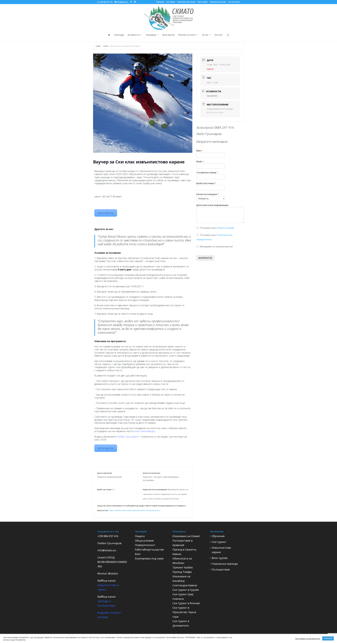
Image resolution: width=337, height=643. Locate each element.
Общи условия (144, 540)
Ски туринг (170, 2)
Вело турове (203, 2)
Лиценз (140, 536)
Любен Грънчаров (127, 436)
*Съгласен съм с (217, 227)
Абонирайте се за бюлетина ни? (216, 246)
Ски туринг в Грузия (185, 590)
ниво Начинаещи (144, 431)
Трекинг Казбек (182, 567)
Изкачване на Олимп (186, 536)
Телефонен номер (207, 172)
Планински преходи (218, 2)
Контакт (219, 35)
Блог (138, 554)
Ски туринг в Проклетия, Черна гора (184, 612)
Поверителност (145, 545)
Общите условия (225, 227)
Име (199, 150)
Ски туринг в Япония (186, 603)
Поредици (151, 35)
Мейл (200, 161)
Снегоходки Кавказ (184, 585)
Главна (98, 46)
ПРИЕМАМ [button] (328, 638)
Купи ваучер (168, 35)
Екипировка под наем (149, 558)
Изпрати (205, 258)
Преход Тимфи (182, 572)
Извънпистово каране (186, 2)
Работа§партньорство (149, 549)
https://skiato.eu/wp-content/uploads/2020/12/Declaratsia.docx (134, 510)
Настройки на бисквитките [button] (307, 638)
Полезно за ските (187, 35)
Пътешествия (234, 2)
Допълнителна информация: (212, 205)
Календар (119, 35)
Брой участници (206, 183)
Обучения (160, 2)
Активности (134, 35)
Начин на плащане (207, 194)
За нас (205, 35)
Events (105, 46)
